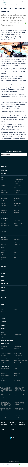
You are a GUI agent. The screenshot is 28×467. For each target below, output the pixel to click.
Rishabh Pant (3, 190)
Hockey (2, 309)
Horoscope (3, 233)
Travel (15, 257)
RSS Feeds (12, 429)
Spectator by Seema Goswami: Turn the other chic (20, 409)
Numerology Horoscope (19, 358)
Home (2, 4)
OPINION (3, 290)
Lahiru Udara (16, 192)
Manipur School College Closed (20, 360)
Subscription (3, 427)
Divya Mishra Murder (18, 362)
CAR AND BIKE (4, 297)
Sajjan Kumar (3, 362)
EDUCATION (3, 237)
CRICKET (3, 177)
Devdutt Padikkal (17, 185)
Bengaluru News (4, 198)
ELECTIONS (3, 321)
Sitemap (2, 429)
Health (2, 254)
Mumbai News (4, 210)
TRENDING (3, 266)
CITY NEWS (3, 196)
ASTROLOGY (3, 231)
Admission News (4, 239)
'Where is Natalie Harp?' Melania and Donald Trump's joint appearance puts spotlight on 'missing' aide (6, 389)
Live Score (3, 181)
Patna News (3, 212)
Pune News (16, 212)
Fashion (2, 252)
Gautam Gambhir (17, 351)
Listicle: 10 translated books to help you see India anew (19, 403)
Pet (1, 259)
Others (2, 311)
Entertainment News (5, 375)
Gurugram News (17, 203)
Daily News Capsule (5, 154)
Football (15, 306)
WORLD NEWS (4, 170)
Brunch (15, 250)
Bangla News (16, 375)
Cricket (11, 4)
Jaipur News (16, 205)
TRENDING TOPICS (5, 366)
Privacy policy (4, 424)
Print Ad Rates (13, 427)
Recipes (15, 254)
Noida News (16, 210)
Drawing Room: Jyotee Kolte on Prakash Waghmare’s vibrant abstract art (6, 410)
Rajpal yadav (16, 348)
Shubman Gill (3, 185)
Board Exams (17, 239)
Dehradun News (17, 200)
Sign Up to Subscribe (14, 158)
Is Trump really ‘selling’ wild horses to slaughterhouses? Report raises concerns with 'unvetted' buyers (6, 397)
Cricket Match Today (18, 179)
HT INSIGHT (3, 318)
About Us (3, 422)
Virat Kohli (3, 351)
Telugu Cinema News (5, 225)
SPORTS (2, 304)
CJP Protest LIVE (4, 355)
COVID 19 (3, 328)
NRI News (3, 380)
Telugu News (3, 378)
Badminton (3, 306)
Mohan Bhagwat (17, 346)
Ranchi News (3, 215)
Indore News (3, 205)
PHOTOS (3, 273)
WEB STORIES (4, 263)
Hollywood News (17, 220)
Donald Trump (4, 346)
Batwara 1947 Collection (6, 353)
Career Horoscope (18, 355)
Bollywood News (4, 220)
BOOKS (2, 315)
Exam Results (3, 244)
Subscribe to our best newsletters (14, 151)
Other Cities (16, 215)
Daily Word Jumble (5, 337)
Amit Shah (3, 348)
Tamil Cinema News (18, 223)
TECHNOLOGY (4, 301)
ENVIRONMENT (4, 283)
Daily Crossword (17, 334)
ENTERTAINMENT (5, 218)
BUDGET (2, 280)
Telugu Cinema (17, 373)
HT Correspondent (9, 25)
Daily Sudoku (3, 334)
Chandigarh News (4, 200)
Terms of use (21, 422)
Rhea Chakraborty (18, 353)
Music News (3, 223)
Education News (17, 244)
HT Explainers (17, 380)
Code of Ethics (22, 427)
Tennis (15, 309)
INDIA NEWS (3, 173)
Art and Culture (4, 250)
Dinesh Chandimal (4, 192)
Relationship (3, 257)
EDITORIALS (3, 294)
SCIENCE (3, 287)
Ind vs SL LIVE (17, 190)
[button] (1, 2)
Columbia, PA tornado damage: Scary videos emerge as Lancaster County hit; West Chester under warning (20, 389)
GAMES (2, 332)
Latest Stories (5, 385)
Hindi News (16, 378)
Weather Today (13, 424)
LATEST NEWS (4, 166)
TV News (16, 225)
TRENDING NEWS (5, 343)
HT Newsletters (22, 424)
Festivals (16, 252)
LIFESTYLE (3, 247)
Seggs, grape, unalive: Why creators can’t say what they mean (19, 416)
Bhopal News (17, 198)
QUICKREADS (4, 325)
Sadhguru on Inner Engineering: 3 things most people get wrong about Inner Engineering (6, 404)
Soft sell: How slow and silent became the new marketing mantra (6, 416)
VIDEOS (2, 276)
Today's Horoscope (5, 360)
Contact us (12, 422)
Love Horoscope (4, 358)
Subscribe (24, 1)
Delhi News (3, 203)
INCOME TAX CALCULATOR (7, 340)
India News (17, 4)
